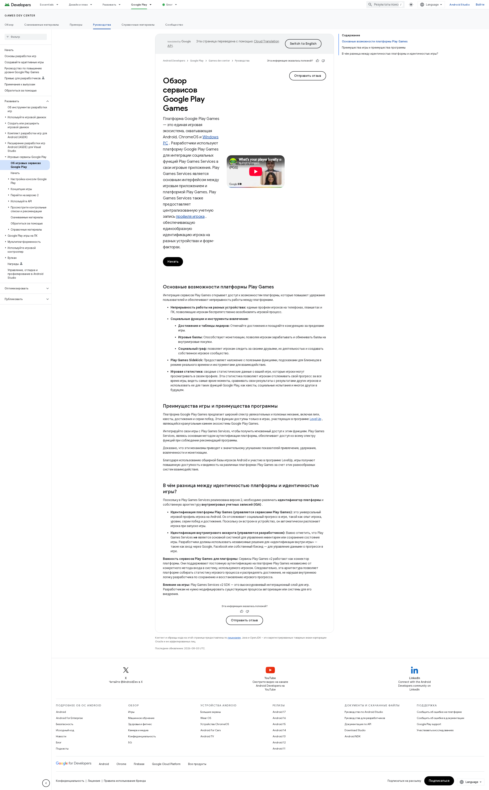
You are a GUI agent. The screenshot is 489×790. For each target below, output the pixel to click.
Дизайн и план (78, 4)
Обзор (9, 24)
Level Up (315, 419)
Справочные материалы (138, 24)
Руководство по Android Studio (364, 712)
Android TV (207, 736)
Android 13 (279, 736)
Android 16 (279, 718)
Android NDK (352, 736)
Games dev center (20, 15)
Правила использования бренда (125, 780)
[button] (22, 101)
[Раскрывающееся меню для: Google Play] (152, 4)
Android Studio (459, 4)
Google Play (139, 4)
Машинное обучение (141, 718)
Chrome (121, 764)
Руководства (102, 24)
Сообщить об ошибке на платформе (439, 712)
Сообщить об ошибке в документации (440, 718)
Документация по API (358, 724)
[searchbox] (26, 37)
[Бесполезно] (323, 61)
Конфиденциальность (142, 736)
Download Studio (355, 730)
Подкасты (62, 748)
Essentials (47, 4)
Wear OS (205, 718)
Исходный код (65, 730)
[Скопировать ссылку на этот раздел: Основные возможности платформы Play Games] (278, 287)
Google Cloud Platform (166, 764)
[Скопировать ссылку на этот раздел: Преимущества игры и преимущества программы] (281, 406)
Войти (480, 4)
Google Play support (429, 724)
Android (61, 712)
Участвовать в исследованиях (435, 730)
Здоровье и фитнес (140, 724)
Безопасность (64, 724)
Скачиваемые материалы (41, 24)
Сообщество (174, 24)
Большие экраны (210, 712)
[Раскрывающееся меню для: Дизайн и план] (93, 4)
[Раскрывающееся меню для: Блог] (177, 4)
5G (130, 742)
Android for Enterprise (69, 718)
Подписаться (439, 781)
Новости (61, 736)
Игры (131, 712)
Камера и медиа (138, 730)
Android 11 (279, 748)
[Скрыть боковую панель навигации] (46, 783)
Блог (169, 4)
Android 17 (279, 712)
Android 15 (279, 724)
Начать (173, 262)
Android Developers (174, 60)
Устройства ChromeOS (214, 724)
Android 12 (279, 742)
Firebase (139, 764)
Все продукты (197, 764)
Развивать (109, 4)
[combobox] (385, 4)
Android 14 (279, 730)
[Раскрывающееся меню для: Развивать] (121, 4)
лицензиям (234, 637)
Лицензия (94, 780)
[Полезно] (317, 61)
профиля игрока (190, 216)
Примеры (76, 24)
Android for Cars (210, 730)
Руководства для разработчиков (365, 718)
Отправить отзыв (307, 76)
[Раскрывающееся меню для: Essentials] (59, 4)
